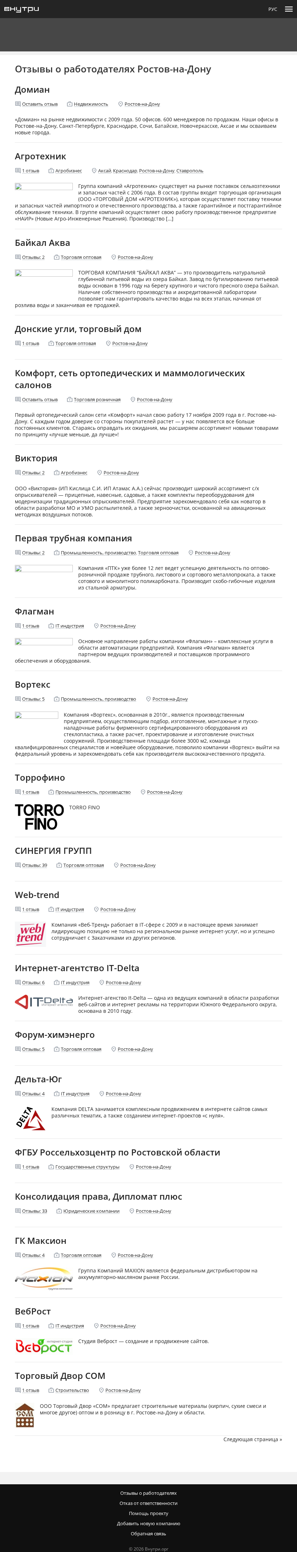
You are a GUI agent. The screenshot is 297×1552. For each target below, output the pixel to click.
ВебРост (33, 1311)
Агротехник (40, 156)
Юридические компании (91, 1211)
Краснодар (125, 170)
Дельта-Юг (38, 1079)
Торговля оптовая (81, 257)
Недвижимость (91, 104)
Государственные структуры (87, 1166)
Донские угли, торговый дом (78, 329)
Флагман (34, 611)
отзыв (30, 170)
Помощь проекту (148, 1513)
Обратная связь (148, 1533)
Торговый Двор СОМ (60, 1375)
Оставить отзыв (40, 104)
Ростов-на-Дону (142, 104)
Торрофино (40, 777)
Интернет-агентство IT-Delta (77, 968)
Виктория (36, 458)
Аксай (104, 170)
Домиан (32, 89)
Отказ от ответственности (148, 1503)
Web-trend (37, 895)
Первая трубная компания (73, 538)
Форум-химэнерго (55, 1034)
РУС (272, 9)
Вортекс (32, 684)
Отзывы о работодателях (148, 1493)
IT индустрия (69, 625)
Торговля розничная (97, 399)
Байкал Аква (42, 242)
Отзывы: (33, 257)
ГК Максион (41, 1240)
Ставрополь (190, 170)
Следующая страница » (252, 1439)
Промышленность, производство (98, 552)
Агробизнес (68, 170)
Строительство (72, 1390)
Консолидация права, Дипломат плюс (98, 1196)
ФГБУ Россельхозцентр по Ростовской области (117, 1152)
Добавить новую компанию (148, 1523)
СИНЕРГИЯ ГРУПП (53, 850)
